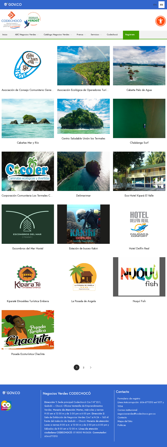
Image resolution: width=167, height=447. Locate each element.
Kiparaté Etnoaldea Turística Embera (28, 301)
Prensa (80, 34)
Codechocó (112, 34)
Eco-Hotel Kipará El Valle (139, 195)
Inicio (4, 34)
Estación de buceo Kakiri (83, 248)
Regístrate (130, 34)
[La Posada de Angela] (83, 277)
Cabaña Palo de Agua (139, 90)
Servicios (95, 34)
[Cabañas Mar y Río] (28, 118)
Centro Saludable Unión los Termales (83, 138)
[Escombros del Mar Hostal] (28, 224)
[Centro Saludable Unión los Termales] (83, 116)
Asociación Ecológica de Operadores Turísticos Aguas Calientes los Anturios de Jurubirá (83, 90)
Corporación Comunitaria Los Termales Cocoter (28, 195)
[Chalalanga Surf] (139, 118)
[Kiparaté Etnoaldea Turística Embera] (28, 277)
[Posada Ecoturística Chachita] (28, 329)
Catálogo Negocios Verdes (56, 34)
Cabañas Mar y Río (28, 143)
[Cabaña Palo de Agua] (139, 65)
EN (155, 4)
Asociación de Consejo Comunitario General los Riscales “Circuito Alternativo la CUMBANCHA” (28, 90)
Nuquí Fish (139, 301)
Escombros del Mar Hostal (27, 248)
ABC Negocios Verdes (25, 34)
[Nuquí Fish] (139, 277)
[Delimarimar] (83, 171)
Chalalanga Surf (139, 143)
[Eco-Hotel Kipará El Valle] (139, 171)
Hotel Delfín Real (139, 248)
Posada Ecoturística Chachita (28, 354)
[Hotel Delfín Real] (139, 224)
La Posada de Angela (83, 301)
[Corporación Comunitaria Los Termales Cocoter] (28, 171)
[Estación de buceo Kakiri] (83, 224)
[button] (160, 21)
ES (161, 4)
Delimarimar (83, 195)
